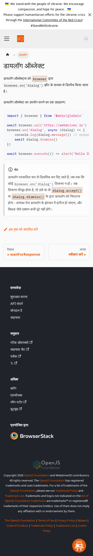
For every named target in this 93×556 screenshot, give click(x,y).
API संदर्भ (16, 303)
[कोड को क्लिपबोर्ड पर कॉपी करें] (84, 115)
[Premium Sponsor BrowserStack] (32, 439)
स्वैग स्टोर (16, 402)
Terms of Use (46, 520)
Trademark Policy (67, 491)
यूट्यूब (14, 409)
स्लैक (13, 356)
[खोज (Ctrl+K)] (86, 38)
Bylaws (82, 520)
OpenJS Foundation (36, 475)
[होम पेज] (7, 55)
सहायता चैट (17, 349)
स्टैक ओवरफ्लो (19, 342)
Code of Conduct (17, 525)
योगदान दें (16, 310)
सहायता (15, 317)
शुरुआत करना (18, 296)
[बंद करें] (90, 14)
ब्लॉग (13, 388)
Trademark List (14, 496)
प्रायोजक (16, 395)
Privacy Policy (66, 520)
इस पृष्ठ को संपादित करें (23, 229)
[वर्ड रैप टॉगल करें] (76, 115)
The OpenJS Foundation (20, 520)
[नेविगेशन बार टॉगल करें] (6, 38)
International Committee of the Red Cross (52, 20)
